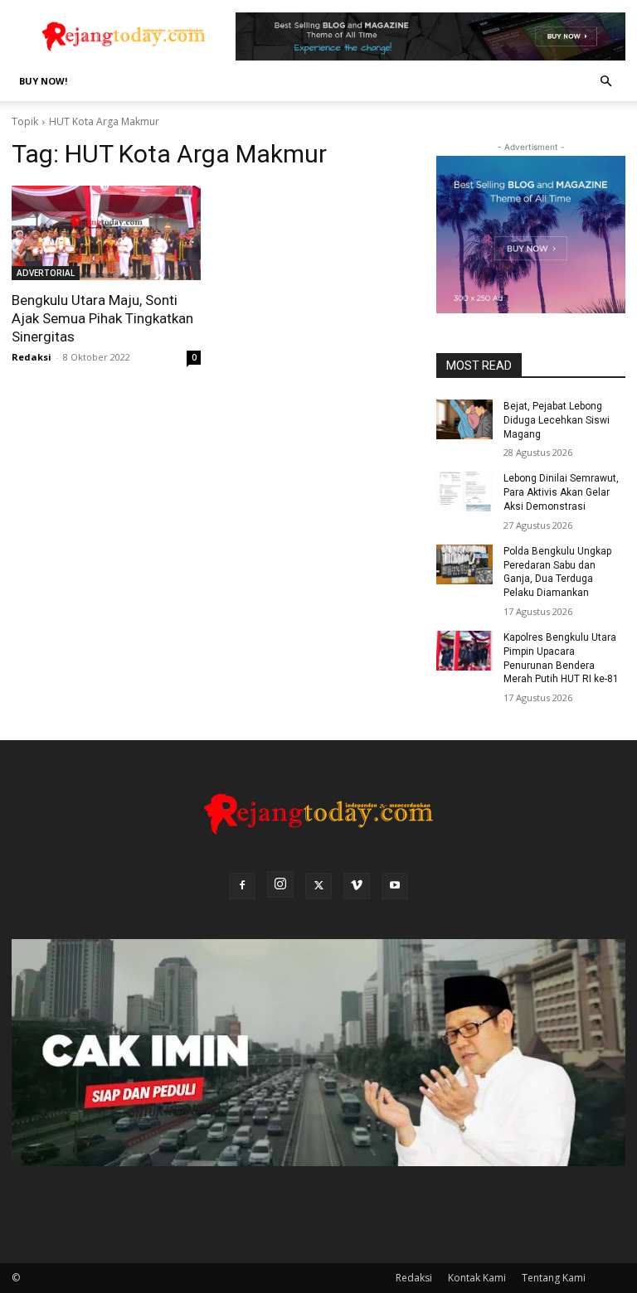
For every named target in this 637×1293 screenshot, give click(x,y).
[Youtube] (395, 886)
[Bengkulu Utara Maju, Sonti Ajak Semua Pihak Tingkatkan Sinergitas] (106, 233)
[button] (605, 82)
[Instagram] (280, 884)
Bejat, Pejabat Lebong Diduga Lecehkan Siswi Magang (556, 420)
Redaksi (31, 357)
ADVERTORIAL (46, 272)
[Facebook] (242, 886)
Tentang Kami (554, 1278)
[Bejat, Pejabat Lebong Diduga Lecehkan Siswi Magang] (464, 419)
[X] (318, 886)
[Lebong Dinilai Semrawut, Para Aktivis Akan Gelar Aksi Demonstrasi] (464, 491)
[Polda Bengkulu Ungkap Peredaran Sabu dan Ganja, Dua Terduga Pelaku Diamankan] (464, 564)
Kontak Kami (477, 1278)
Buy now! (43, 81)
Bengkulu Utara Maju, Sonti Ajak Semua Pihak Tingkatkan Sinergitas (102, 318)
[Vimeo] (356, 886)
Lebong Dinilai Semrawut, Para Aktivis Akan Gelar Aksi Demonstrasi (561, 492)
